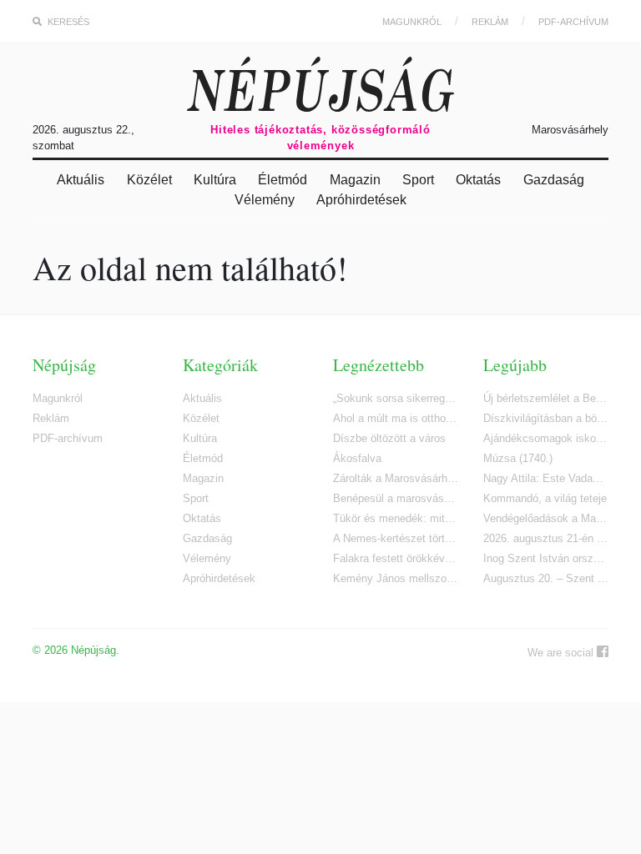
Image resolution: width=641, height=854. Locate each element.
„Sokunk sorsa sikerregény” (395, 398)
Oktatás (478, 180)
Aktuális (80, 180)
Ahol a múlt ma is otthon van (395, 418)
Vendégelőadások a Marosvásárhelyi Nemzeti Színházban (545, 518)
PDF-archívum (573, 22)
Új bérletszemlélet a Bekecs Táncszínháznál (545, 398)
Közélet (149, 180)
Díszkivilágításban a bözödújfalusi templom (545, 418)
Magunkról (412, 22)
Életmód (282, 180)
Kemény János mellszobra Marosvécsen (395, 578)
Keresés (67, 22)
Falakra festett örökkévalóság (395, 558)
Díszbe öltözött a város (389, 438)
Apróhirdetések (361, 200)
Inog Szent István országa (545, 558)
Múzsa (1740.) (518, 458)
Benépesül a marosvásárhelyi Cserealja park (395, 498)
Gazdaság (553, 180)
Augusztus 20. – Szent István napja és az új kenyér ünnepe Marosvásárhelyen (545, 578)
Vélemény (265, 200)
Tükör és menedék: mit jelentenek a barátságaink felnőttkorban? (395, 518)
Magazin (355, 180)
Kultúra (215, 180)
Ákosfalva (357, 458)
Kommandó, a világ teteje (545, 498)
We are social (562, 652)
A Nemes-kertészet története (395, 538)
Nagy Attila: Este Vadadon (545, 478)
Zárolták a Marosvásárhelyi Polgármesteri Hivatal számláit (395, 478)
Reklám (490, 22)
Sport (418, 180)
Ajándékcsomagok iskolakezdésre (545, 438)
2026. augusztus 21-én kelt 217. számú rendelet (545, 538)
